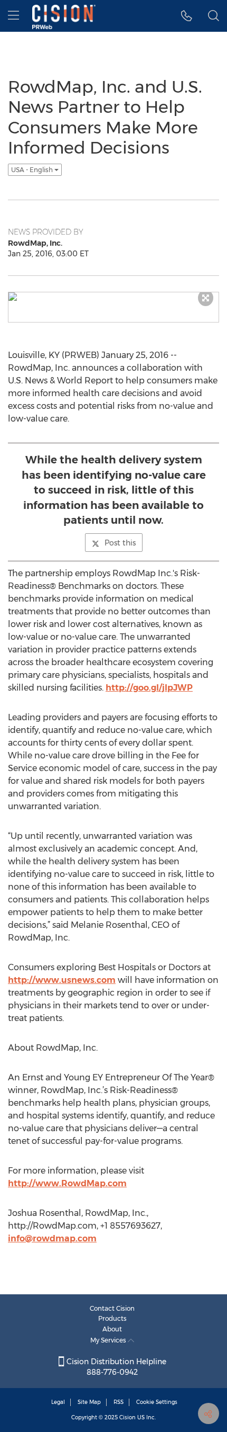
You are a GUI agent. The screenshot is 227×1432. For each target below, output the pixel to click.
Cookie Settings (156, 1402)
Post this (120, 543)
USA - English (32, 170)
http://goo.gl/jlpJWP (149, 688)
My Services (109, 1340)
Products (112, 1318)
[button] (186, 16)
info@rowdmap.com (52, 1238)
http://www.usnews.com (62, 980)
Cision (127, 1417)
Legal (58, 1402)
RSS (119, 1402)
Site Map (89, 1402)
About (112, 1329)
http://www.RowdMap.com (67, 1183)
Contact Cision (112, 1308)
